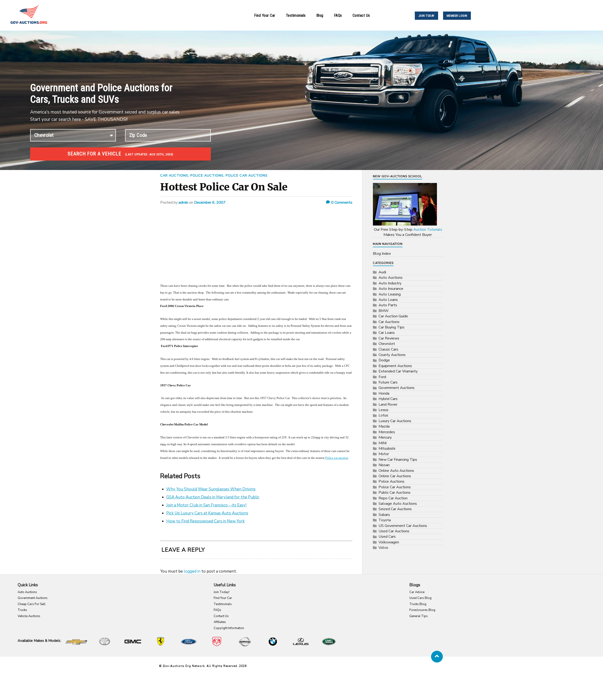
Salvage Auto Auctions (398, 503)
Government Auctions (397, 387)
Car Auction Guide (393, 316)
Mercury (385, 437)
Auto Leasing (390, 294)
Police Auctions (207, 175)
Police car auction (336, 458)
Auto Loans (388, 299)
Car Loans (387, 332)
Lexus (383, 409)
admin (183, 202)
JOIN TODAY (426, 15)
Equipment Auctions (395, 365)
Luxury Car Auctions (395, 421)
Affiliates (220, 622)
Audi (382, 272)
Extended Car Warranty (398, 371)
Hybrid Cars (388, 398)
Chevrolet (387, 343)
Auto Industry (390, 283)
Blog (319, 15)
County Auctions (392, 354)
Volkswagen (389, 542)
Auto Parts (388, 305)
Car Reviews (389, 338)
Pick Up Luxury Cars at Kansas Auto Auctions (207, 513)
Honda (384, 393)
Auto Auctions (391, 277)
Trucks (22, 610)
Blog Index (382, 253)
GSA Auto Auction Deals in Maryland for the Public (212, 497)
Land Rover (388, 404)
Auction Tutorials (427, 229)
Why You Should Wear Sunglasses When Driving (210, 489)
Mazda (384, 426)
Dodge (384, 360)
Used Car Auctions (394, 531)
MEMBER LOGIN (457, 15)
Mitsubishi (387, 448)
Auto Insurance (391, 288)
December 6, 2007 (210, 202)
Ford (382, 377)
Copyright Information (229, 628)
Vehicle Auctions (29, 616)
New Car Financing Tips (398, 459)
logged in (192, 571)
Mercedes (387, 432)
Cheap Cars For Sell (31, 604)
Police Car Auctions (247, 175)
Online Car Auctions (395, 476)
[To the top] (437, 657)
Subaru (384, 514)
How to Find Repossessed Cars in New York (205, 521)
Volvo (383, 547)
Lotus (383, 415)
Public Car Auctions (395, 492)
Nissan (384, 465)
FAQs (338, 15)
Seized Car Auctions (395, 509)
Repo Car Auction (393, 498)
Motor (384, 454)
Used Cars (387, 536)
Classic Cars (388, 349)
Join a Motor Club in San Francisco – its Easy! (206, 505)
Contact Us (361, 15)
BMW (384, 310)
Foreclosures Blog (422, 610)
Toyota (385, 520)
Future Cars (388, 382)
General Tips (418, 616)
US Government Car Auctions (403, 525)
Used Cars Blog (420, 598)
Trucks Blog (417, 604)
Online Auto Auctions (396, 470)
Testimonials (296, 15)
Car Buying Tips (391, 327)
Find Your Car (264, 15)
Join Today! (221, 592)
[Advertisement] (256, 247)
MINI (383, 443)
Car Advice (416, 592)
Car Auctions (174, 175)
